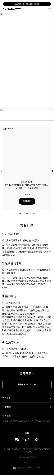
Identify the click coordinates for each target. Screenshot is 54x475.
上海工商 (27, 462)
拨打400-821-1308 (27, 385)
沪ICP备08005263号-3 (27, 457)
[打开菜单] (49, 9)
